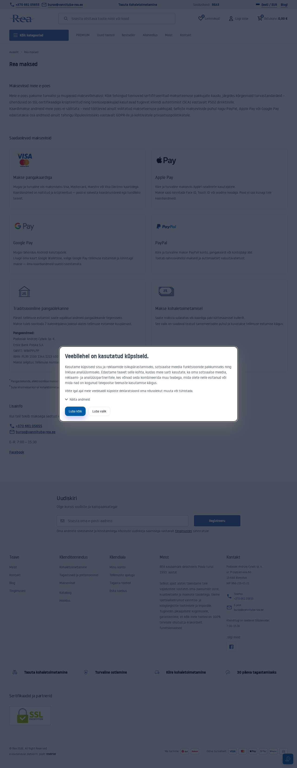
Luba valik (99, 411)
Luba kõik (75, 411)
